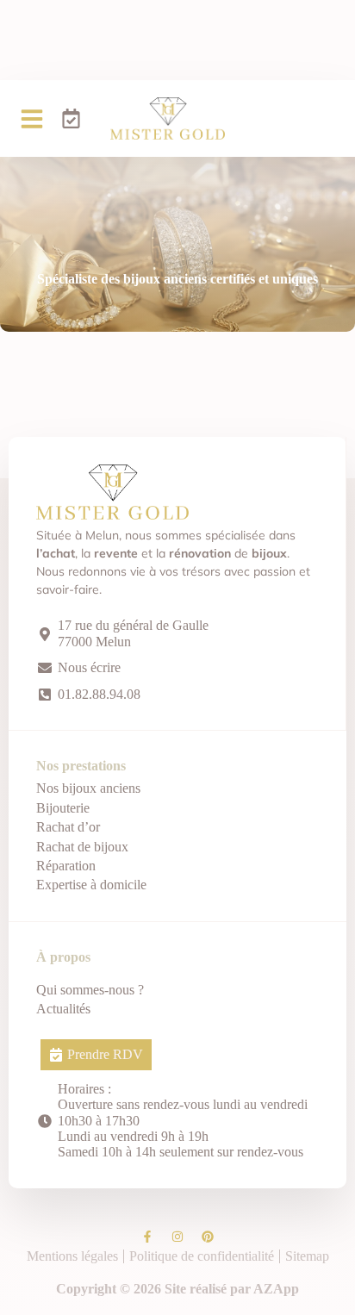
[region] (177, 1173)
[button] (32, 119)
